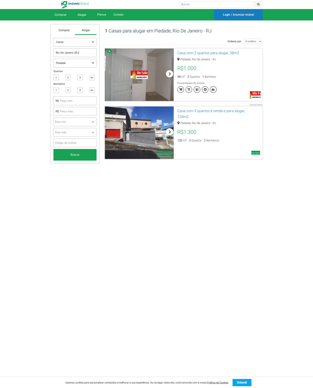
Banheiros (59, 83)
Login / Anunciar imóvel (238, 14)
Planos (101, 14)
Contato (118, 14)
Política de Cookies (217, 382)
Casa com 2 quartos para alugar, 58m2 (208, 53)
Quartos (58, 71)
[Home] (75, 4)
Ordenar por (234, 41)
